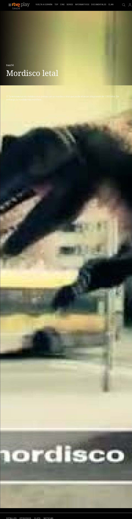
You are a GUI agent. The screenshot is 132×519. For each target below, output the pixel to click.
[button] (9, 5)
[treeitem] (44, 4)
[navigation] (74, 4)
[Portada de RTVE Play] (21, 4)
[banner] (23, 4)
